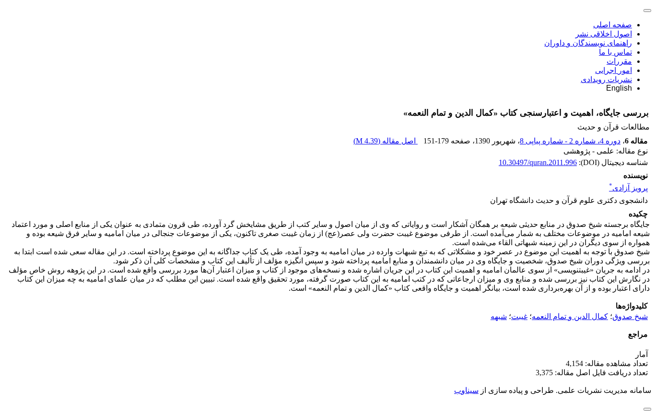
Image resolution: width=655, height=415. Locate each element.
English (619, 88)
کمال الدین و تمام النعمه (570, 316)
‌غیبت (519, 316)
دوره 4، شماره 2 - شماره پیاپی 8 (570, 141)
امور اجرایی (613, 70)
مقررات (619, 61)
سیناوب (466, 390)
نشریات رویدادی (606, 79)
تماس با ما (615, 52)
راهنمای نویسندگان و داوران (588, 43)
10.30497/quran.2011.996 (538, 162)
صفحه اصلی (612, 25)
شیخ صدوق (630, 316)
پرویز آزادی (628, 188)
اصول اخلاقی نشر (603, 34)
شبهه (499, 316)
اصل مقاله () (385, 141)
